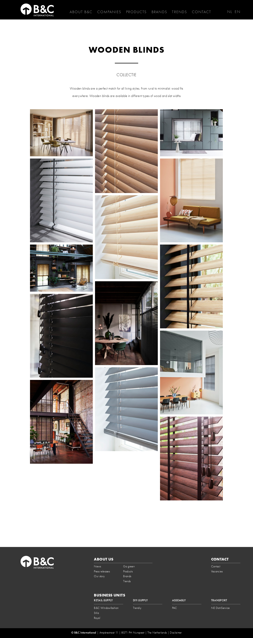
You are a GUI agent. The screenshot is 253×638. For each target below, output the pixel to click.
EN (237, 11)
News (97, 566)
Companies (109, 11)
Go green (129, 566)
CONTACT (201, 11)
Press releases (102, 571)
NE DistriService (220, 608)
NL (229, 11)
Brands (159, 11)
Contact (215, 566)
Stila (96, 613)
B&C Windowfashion (106, 608)
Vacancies (217, 571)
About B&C (81, 11)
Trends (179, 11)
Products (136, 11)
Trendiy (137, 608)
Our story (99, 576)
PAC (174, 608)
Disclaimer (176, 632)
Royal (97, 618)
